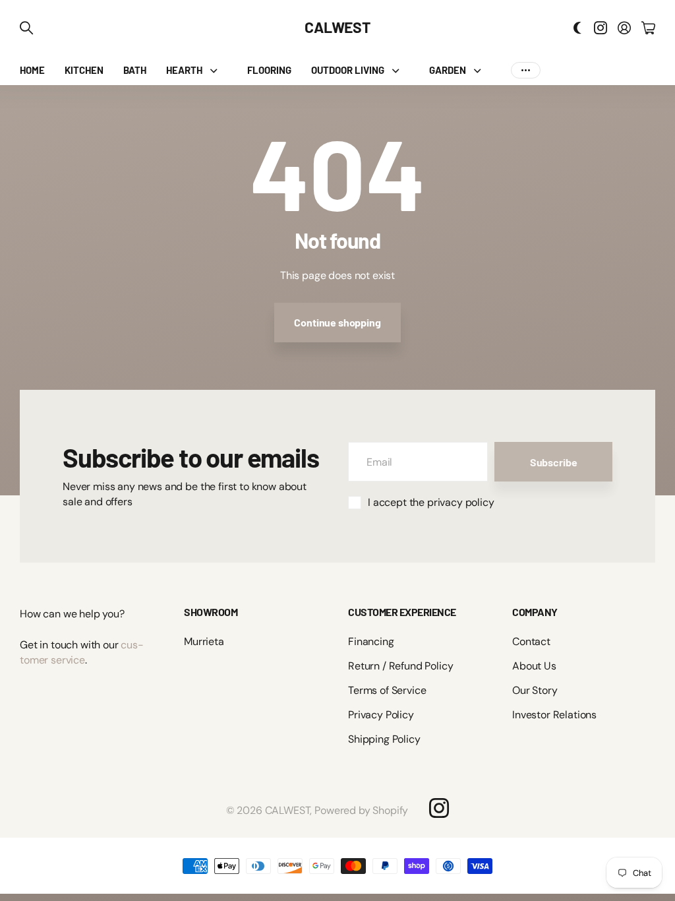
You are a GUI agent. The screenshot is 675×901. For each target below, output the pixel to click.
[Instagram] (439, 808)
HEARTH (184, 70)
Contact (531, 641)
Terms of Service (387, 690)
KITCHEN (84, 70)
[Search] (26, 27)
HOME (32, 70)
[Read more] (600, 27)
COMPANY (535, 612)
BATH (134, 70)
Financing (371, 641)
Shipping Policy (384, 739)
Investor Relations (554, 715)
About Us (534, 666)
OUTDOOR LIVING (347, 70)
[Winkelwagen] (648, 27)
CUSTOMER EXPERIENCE (402, 612)
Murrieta (204, 641)
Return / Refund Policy (400, 666)
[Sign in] (624, 27)
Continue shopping (337, 322)
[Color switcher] (577, 27)
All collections (217, 70)
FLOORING (269, 70)
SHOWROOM (210, 612)
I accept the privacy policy (431, 502)
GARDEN (447, 70)
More (526, 70)
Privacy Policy (381, 715)
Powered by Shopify (361, 810)
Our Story (535, 690)
